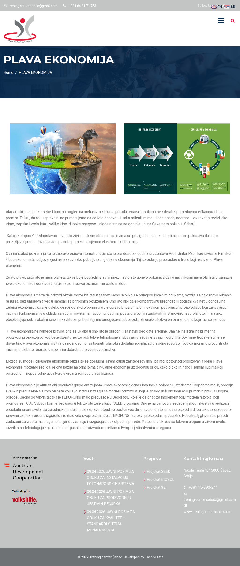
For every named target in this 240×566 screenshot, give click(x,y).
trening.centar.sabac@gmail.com (33, 6)
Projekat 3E (156, 487)
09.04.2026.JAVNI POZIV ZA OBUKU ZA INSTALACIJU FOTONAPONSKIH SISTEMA (110, 477)
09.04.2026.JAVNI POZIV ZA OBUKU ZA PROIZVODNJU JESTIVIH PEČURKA (110, 497)
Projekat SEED (158, 471)
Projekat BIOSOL (160, 479)
